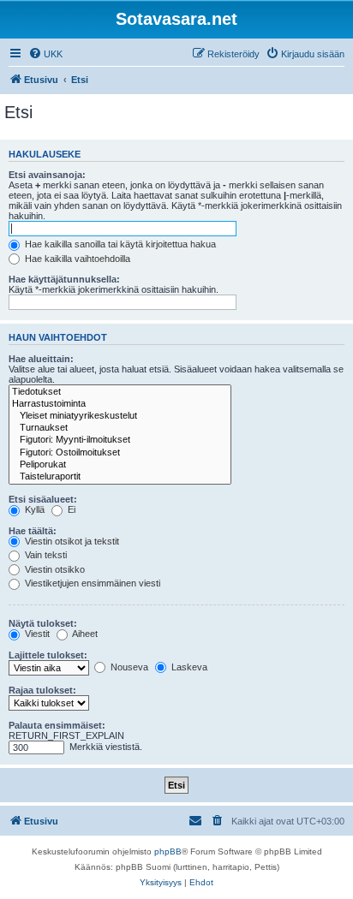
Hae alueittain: (41, 359)
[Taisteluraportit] (120, 477)
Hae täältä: (33, 531)
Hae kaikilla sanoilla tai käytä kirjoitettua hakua (119, 244)
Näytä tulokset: (43, 623)
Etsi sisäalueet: (43, 499)
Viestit (36, 633)
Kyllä (33, 509)
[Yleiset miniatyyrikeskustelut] (120, 416)
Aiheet (84, 633)
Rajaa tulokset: (42, 690)
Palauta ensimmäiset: (57, 725)
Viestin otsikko (53, 569)
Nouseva (128, 667)
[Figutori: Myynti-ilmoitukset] (120, 440)
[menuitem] (45, 54)
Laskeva (188, 667)
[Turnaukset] (120, 428)
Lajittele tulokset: (48, 655)
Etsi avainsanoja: (47, 175)
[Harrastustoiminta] (120, 404)
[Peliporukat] (120, 465)
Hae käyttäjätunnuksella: (64, 279)
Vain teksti (44, 555)
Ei (70, 509)
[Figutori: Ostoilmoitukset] (120, 453)
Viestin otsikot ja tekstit (70, 541)
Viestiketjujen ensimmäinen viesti (91, 583)
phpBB (168, 851)
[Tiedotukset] (120, 392)
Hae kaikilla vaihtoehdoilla (76, 258)
